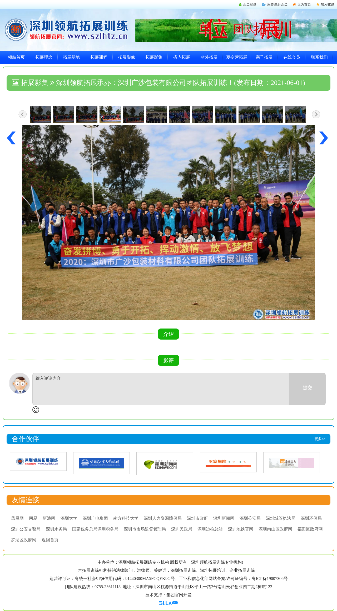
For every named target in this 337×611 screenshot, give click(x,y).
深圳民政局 (181, 529)
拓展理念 (44, 57)
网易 (33, 518)
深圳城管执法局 (280, 518)
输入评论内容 (48, 378)
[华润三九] (291, 462)
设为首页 (304, 4)
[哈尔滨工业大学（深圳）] (101, 463)
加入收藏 (327, 4)
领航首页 (16, 57)
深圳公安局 (250, 518)
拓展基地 (71, 57)
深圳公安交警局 (26, 529)
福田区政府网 (310, 529)
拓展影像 (126, 57)
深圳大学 (69, 518)
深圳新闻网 (223, 518)
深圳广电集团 (95, 518)
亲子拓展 (264, 57)
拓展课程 (99, 57)
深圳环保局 (311, 518)
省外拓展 (209, 57)
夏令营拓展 (236, 57)
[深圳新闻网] (164, 463)
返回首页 (50, 540)
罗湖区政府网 (23, 540)
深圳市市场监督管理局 (145, 529)
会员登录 (249, 4)
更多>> (320, 439)
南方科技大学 (125, 518)
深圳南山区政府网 (275, 529)
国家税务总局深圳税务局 (95, 529)
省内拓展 (181, 57)
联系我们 (319, 57)
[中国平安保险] (228, 462)
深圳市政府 (197, 518)
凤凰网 (17, 518)
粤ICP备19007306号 (270, 578)
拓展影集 (154, 57)
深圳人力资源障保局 (163, 518)
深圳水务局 (56, 529)
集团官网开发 (179, 595)
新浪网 (49, 518)
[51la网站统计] (168, 602)
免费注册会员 (277, 4)
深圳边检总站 (210, 529)
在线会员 (291, 57)
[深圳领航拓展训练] (38, 461)
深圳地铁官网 (240, 529)
